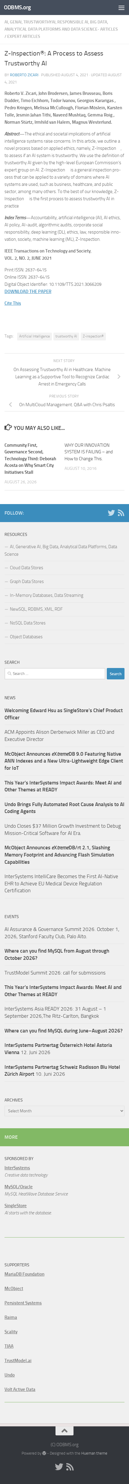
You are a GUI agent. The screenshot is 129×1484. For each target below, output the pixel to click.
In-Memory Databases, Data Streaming (46, 595)
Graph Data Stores (27, 581)
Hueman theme (94, 1453)
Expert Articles (23, 36)
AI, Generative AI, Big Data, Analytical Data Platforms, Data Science (60, 550)
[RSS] (120, 512)
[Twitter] (111, 512)
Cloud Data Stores (26, 567)
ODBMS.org (17, 7)
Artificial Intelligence (34, 336)
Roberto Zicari (24, 75)
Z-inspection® (93, 336)
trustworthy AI (66, 336)
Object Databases (26, 636)
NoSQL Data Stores (28, 623)
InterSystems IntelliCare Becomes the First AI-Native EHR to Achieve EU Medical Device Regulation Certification (61, 883)
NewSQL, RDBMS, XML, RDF (36, 609)
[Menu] (121, 7)
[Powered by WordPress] (44, 1453)
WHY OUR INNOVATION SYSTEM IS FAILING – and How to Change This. (88, 452)
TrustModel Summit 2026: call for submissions (55, 973)
